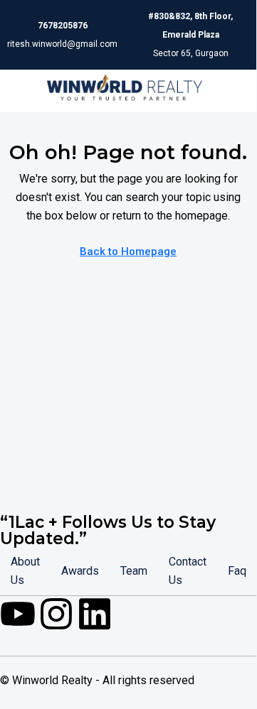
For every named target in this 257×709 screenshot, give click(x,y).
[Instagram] (56, 614)
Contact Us (187, 571)
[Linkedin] (94, 614)
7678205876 (63, 26)
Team (133, 571)
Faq (237, 571)
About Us (25, 571)
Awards (80, 571)
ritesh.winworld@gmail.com (62, 44)
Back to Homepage (128, 251)
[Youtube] (18, 614)
